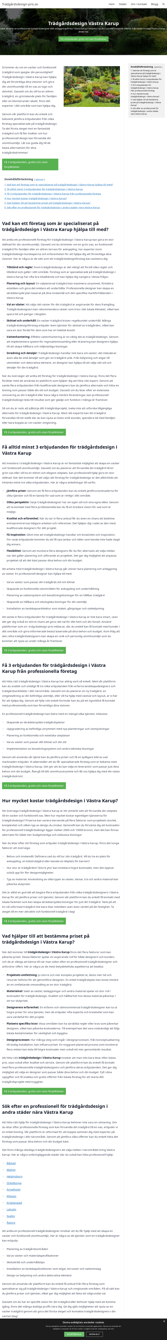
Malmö (11, 1169)
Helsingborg (14, 1176)
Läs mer (111, 1329)
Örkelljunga (14, 1183)
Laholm (11, 1209)
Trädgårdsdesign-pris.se (20, 4)
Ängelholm (13, 1189)
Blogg (154, 4)
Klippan (11, 1196)
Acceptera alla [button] (74, 1334)
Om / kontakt (139, 4)
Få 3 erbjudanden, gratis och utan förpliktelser (83, 39)
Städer (123, 4)
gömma (39, 179)
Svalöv (11, 1216)
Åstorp (11, 1222)
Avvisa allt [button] (94, 1334)
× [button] (164, 1321)
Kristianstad (14, 1202)
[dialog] (83, 1329)
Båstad (11, 1163)
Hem (112, 4)
